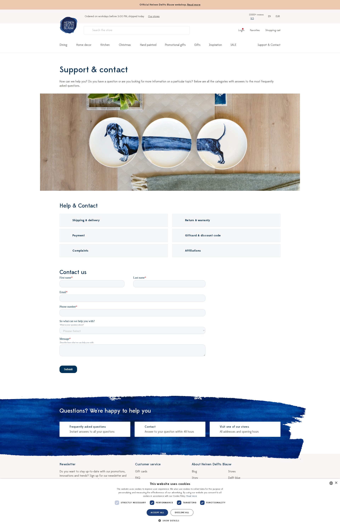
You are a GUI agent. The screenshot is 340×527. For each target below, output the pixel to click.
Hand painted (148, 45)
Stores (232, 471)
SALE (233, 45)
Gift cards (141, 471)
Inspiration (215, 45)
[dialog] (170, 503)
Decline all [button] (182, 512)
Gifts (197, 45)
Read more (193, 4)
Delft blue (234, 478)
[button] (170, 521)
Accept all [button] (157, 512)
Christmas (125, 45)
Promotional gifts (175, 45)
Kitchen (105, 45)
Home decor (83, 45)
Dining (63, 45)
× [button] (336, 483)
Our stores (154, 16)
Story (195, 478)
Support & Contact (268, 45)
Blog (194, 471)
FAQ (137, 478)
